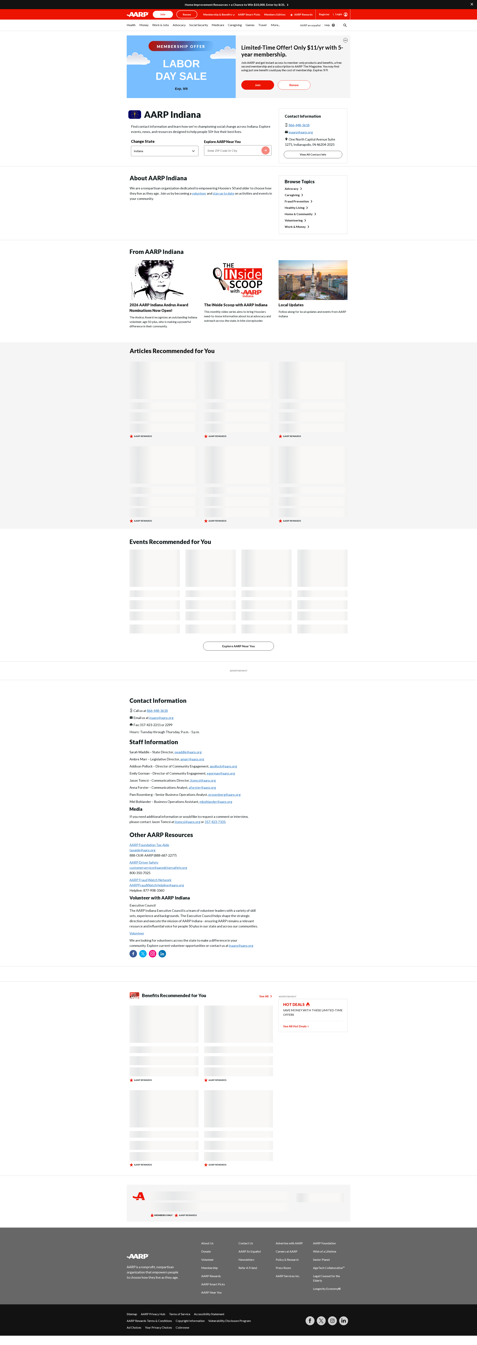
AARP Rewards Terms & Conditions (149, 1320)
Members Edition (274, 14)
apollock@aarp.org (223, 766)
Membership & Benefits (217, 14)
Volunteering (294, 220)
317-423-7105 (215, 822)
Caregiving (292, 195)
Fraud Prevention (297, 201)
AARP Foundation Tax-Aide (149, 845)
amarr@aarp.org (192, 759)
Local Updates (291, 305)
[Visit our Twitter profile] (143, 953)
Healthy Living (294, 207)
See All (263, 996)
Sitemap (132, 1314)
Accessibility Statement (209, 1314)
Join (257, 85)
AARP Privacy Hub (153, 1314)
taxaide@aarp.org (142, 850)
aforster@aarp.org (202, 787)
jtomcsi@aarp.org (203, 780)
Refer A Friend (247, 1268)
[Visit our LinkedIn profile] (162, 953)
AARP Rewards (303, 14)
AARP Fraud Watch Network (150, 880)
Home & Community (299, 214)
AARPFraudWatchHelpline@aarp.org (156, 885)
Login (338, 14)
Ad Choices (134, 1327)
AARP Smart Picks (249, 14)
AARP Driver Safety (143, 862)
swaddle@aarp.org (188, 752)
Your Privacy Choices (158, 1327)
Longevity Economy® (327, 1288)
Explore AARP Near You (222, 142)
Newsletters (246, 1259)
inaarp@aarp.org (301, 132)
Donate (206, 1251)
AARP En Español (249, 1251)
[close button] (345, 40)
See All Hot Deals (295, 1026)
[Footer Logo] (153, 1256)
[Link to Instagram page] (152, 953)
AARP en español (310, 25)
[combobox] (237, 150)
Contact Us (245, 1243)
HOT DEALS (294, 1004)
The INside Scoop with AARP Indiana (235, 305)
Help (327, 25)
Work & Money (295, 226)
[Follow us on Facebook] (133, 953)
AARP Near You (211, 1292)
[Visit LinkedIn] (343, 1320)
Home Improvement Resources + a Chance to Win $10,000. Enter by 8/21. (235, 4)
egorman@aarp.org (221, 773)
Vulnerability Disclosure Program (229, 1320)
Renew (294, 85)
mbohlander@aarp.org (216, 802)
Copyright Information (190, 1320)
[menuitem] (131, 27)
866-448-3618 (299, 125)
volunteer (199, 193)
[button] (344, 25)
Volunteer (136, 933)
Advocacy (291, 188)
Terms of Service (179, 1314)
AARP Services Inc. (288, 1276)
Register (324, 14)
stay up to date (223, 193)
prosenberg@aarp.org (224, 794)
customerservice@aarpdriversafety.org (158, 868)
